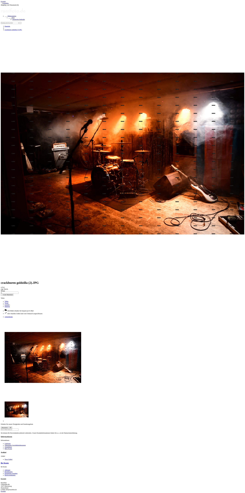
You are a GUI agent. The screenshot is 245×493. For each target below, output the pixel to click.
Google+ (7, 305)
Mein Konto (8, 449)
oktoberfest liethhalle (18, 19)
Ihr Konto (5, 463)
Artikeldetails (9, 317)
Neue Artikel (8, 459)
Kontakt (3, 1)
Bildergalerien (10, 16)
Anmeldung (8, 447)
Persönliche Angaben (11, 473)
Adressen (7, 470)
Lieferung (8, 443)
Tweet (6, 303)
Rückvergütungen (10, 475)
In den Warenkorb (7, 294)
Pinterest (7, 306)
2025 (11, 18)
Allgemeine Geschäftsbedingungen (15, 445)
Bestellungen (8, 472)
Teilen (6, 301)
